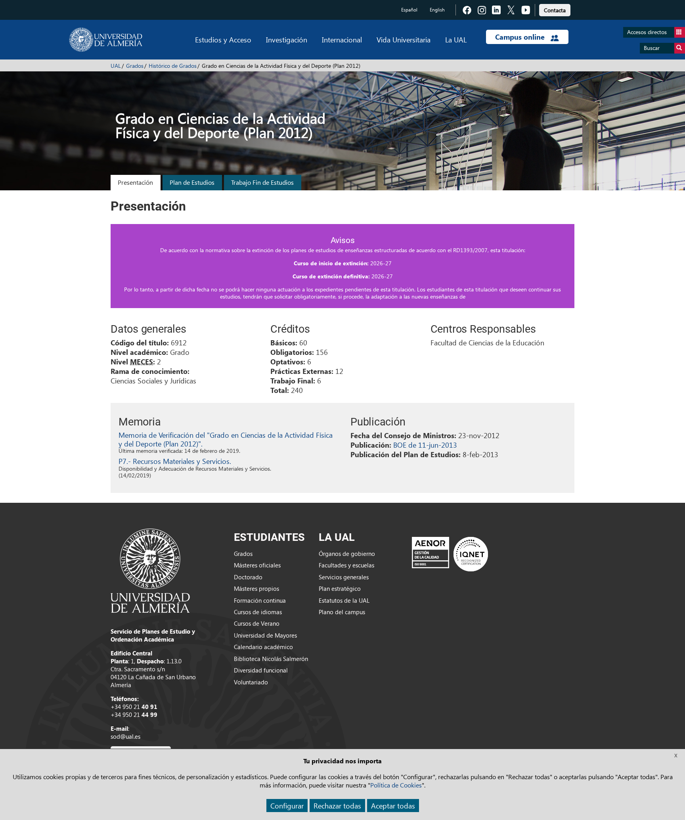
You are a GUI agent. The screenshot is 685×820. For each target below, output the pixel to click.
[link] (554, 9)
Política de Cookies (396, 785)
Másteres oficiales (257, 565)
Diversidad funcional (261, 670)
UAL (116, 65)
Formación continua (260, 600)
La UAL (456, 39)
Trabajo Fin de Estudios (262, 182)
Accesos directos (647, 32)
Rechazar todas (337, 805)
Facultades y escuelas (346, 565)
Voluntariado (251, 682)
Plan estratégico (340, 588)
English (437, 10)
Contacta (555, 10)
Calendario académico (263, 647)
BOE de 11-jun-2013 (425, 445)
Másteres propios (256, 588)
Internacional (342, 39)
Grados (135, 65)
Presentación (135, 182)
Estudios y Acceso (223, 39)
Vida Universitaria (404, 39)
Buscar (652, 48)
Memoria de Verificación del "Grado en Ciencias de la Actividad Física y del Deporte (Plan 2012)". (226, 439)
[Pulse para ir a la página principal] (105, 39)
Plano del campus (342, 612)
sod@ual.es (125, 736)
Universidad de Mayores (265, 635)
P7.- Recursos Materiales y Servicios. (175, 461)
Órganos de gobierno (347, 554)
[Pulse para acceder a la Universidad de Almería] (150, 570)
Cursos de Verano (256, 623)
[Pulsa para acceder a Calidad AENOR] (450, 554)
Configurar (287, 805)
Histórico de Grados (173, 65)
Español (409, 10)
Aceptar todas (393, 805)
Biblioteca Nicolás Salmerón (271, 659)
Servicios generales (344, 577)
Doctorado (248, 577)
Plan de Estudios (192, 182)
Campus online (521, 37)
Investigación (286, 39)
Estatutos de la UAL (344, 600)
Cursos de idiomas (258, 612)
